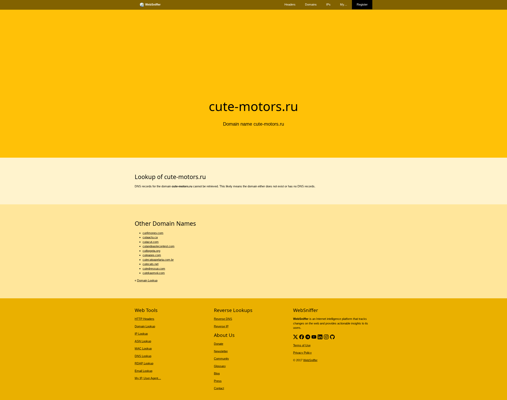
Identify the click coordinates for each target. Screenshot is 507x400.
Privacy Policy (302, 352)
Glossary (220, 366)
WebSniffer (310, 360)
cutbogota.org (151, 250)
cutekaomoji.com (154, 273)
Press (218, 381)
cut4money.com (153, 233)
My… (343, 4)
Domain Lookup (147, 280)
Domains (311, 4)
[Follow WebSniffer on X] (295, 336)
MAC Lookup (143, 348)
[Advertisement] (253, 66)
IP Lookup (141, 333)
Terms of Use (302, 345)
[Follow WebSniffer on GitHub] (332, 336)
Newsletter (221, 351)
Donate (218, 343)
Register (362, 4)
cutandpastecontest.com (158, 246)
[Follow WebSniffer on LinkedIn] (320, 336)
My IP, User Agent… (148, 378)
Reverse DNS (223, 318)
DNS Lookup (143, 356)
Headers (289, 4)
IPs (328, 4)
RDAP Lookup (144, 363)
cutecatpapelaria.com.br (158, 259)
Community (221, 358)
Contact (219, 388)
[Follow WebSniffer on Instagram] (326, 336)
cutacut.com (151, 242)
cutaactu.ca (150, 237)
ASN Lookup (143, 341)
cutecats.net (150, 264)
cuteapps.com (152, 255)
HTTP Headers (144, 318)
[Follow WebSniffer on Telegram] (307, 336)
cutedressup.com (154, 268)
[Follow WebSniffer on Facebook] (301, 336)
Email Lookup (143, 371)
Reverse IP (221, 326)
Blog (217, 373)
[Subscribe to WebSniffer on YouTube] (314, 336)
